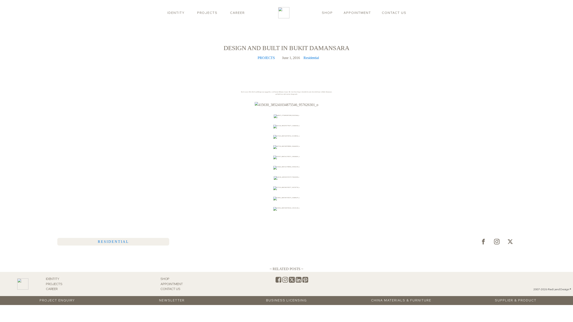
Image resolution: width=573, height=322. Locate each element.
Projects (207, 13)
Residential (311, 58)
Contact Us (394, 13)
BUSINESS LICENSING (286, 300)
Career (237, 13)
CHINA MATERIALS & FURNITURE (401, 300)
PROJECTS (266, 58)
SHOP (327, 13)
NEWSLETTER (172, 300)
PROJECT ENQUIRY (57, 300)
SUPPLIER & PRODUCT (516, 300)
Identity (176, 13)
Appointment (357, 13)
